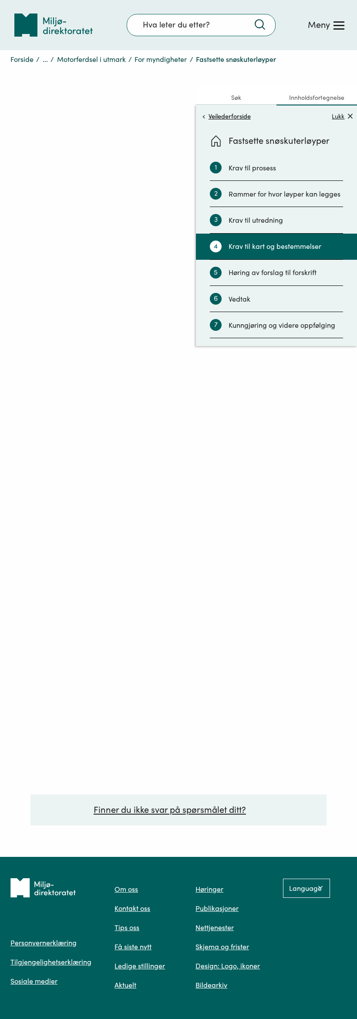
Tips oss (127, 927)
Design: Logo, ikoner (227, 965)
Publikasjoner (217, 908)
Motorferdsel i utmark (91, 59)
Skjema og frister (222, 946)
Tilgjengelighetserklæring (50, 962)
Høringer (209, 889)
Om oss (126, 889)
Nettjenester (214, 927)
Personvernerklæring (43, 942)
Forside (22, 59)
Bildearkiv (211, 985)
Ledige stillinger (140, 965)
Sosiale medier (33, 981)
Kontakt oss (132, 908)
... (45, 59)
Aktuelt (125, 985)
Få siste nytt (133, 946)
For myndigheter (161, 59)
